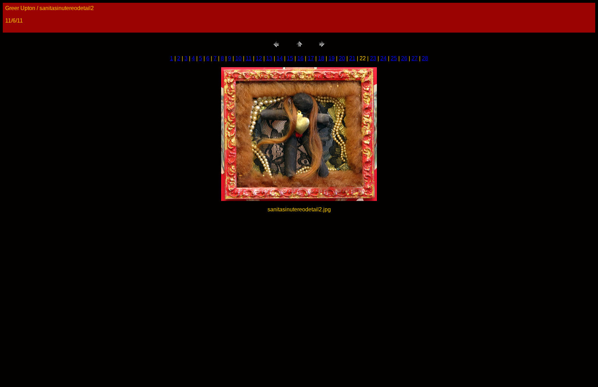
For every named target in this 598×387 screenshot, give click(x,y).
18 (321, 58)
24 (383, 58)
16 (300, 58)
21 (352, 58)
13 (269, 58)
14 (280, 58)
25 (394, 58)
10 (238, 58)
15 (290, 58)
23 (373, 58)
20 (342, 58)
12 (259, 58)
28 (425, 58)
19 (331, 58)
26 (404, 58)
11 (249, 58)
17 (311, 58)
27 (414, 58)
